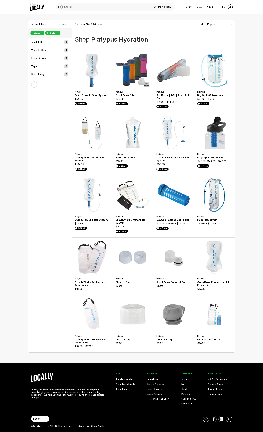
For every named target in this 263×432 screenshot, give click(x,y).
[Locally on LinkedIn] (221, 419)
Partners (185, 394)
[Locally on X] (229, 419)
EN (223, 6)
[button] (50, 42)
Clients (184, 389)
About (210, 7)
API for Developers (217, 379)
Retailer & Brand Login (158, 398)
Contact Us (186, 403)
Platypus (36, 33)
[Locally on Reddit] (206, 419)
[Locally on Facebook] (214, 419)
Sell (199, 7)
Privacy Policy (215, 389)
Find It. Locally (163, 6)
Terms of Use (215, 394)
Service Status (215, 384)
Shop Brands (122, 389)
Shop (189, 7)
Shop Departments (125, 384)
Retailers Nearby (124, 379)
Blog (183, 384)
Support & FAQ (188, 398)
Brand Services (154, 389)
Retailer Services (155, 384)
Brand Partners (154, 394)
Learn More (153, 379)
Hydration (51, 33)
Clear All (63, 24)
